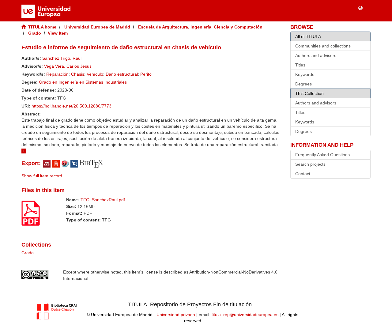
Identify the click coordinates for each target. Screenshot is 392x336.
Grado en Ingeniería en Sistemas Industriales (83, 82)
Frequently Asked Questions (322, 154)
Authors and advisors (315, 55)
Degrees (303, 83)
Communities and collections (323, 45)
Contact (302, 173)
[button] (360, 7)
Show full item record (41, 175)
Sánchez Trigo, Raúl (61, 58)
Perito (146, 74)
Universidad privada (175, 314)
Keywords (304, 74)
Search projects (310, 164)
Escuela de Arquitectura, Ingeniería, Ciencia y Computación (200, 27)
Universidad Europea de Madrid (97, 27)
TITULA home (42, 27)
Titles (300, 64)
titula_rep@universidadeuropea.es (245, 314)
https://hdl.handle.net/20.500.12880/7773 (71, 106)
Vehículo (95, 74)
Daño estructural (122, 74)
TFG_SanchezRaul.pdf (103, 199)
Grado (34, 33)
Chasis (77, 74)
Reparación (57, 74)
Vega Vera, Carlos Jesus (68, 66)
